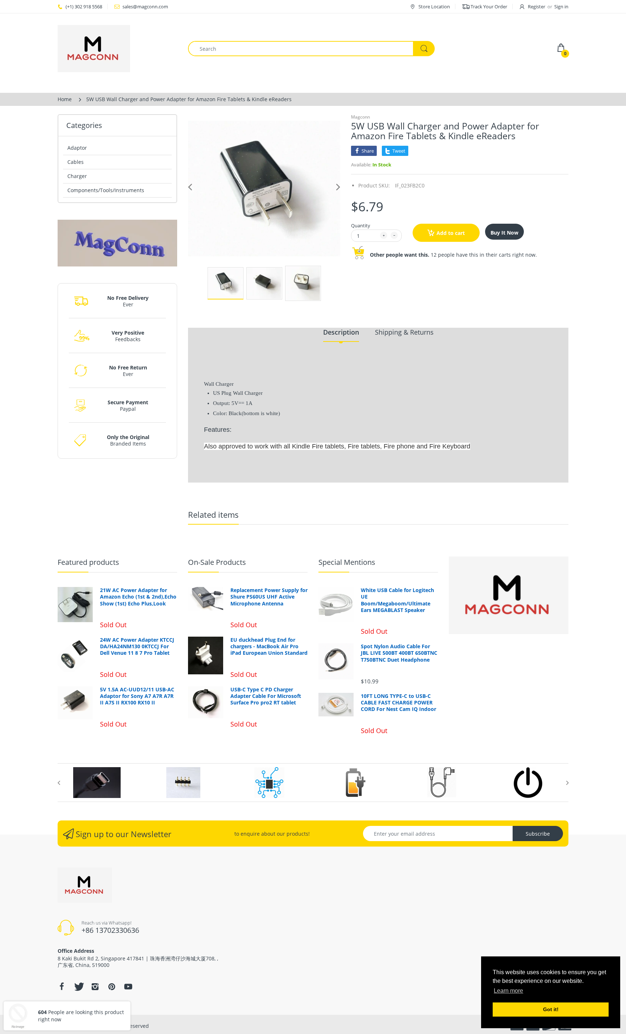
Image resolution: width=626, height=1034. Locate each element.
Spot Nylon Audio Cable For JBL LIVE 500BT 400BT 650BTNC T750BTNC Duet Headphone (399, 653)
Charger (77, 176)
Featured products (88, 562)
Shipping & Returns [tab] (404, 332)
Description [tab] (341, 332)
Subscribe (538, 833)
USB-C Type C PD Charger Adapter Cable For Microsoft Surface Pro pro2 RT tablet (265, 696)
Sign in (561, 6)
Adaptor (77, 147)
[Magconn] (117, 48)
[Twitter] (78, 986)
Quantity (360, 225)
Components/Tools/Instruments (105, 190)
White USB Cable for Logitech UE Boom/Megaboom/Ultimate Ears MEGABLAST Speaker (397, 600)
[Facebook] (62, 986)
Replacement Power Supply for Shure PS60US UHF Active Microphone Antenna (269, 597)
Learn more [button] (508, 991)
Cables (75, 161)
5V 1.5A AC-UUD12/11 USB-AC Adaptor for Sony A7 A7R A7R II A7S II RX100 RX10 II (137, 696)
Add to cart (451, 232)
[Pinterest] (112, 986)
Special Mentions (346, 562)
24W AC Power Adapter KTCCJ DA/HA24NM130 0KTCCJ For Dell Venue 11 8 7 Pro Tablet (137, 646)
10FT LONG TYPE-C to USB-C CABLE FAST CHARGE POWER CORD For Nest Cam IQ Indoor (398, 702)
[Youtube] (128, 986)
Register (536, 6)
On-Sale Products (217, 562)
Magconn (360, 117)
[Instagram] (95, 986)
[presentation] (58, 782)
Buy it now (504, 232)
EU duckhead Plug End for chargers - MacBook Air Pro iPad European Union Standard (269, 646)
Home (65, 99)
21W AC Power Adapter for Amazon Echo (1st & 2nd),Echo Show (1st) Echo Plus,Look (138, 597)
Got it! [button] (551, 1009)
